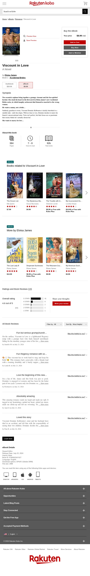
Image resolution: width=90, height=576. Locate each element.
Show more (43, 341)
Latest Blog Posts (11, 503)
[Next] (87, 193)
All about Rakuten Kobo (14, 489)
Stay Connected (11, 510)
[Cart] (85, 3)
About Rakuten (79, 549)
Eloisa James (11, 75)
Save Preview (31, 40)
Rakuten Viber (20, 549)
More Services (66, 549)
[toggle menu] (4, 3)
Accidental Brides (18, 78)
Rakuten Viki (8, 549)
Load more (8, 439)
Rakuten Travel (52, 549)
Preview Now (31, 36)
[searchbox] (45, 11)
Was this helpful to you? (76, 334)
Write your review (61, 303)
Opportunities (10, 496)
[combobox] (54, 324)
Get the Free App (11, 518)
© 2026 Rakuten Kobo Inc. (13, 541)
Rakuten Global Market (36, 549)
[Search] (85, 11)
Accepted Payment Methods (16, 526)
